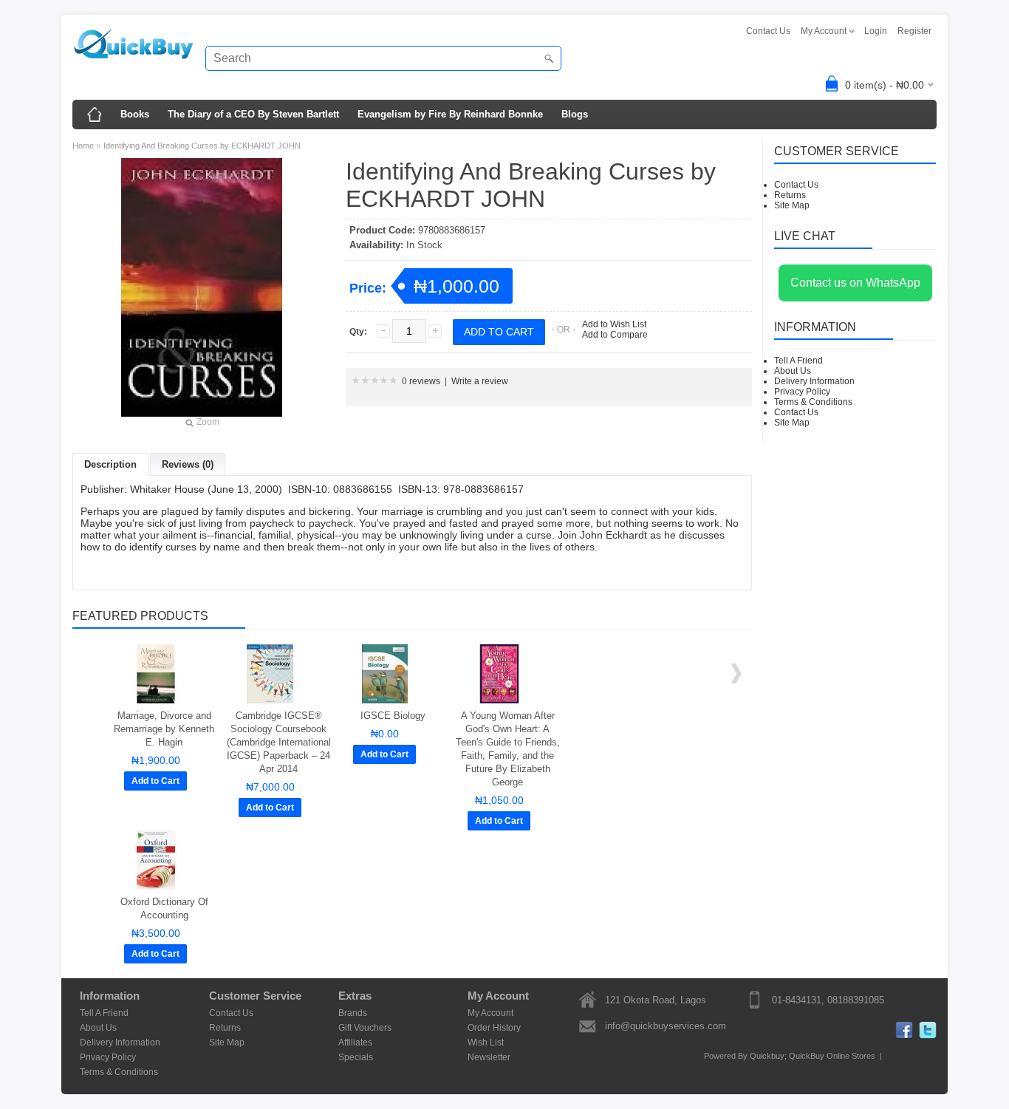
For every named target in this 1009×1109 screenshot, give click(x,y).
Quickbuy (767, 1055)
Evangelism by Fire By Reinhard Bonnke (450, 114)
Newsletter (489, 1057)
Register (914, 31)
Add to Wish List (614, 324)
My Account (490, 1013)
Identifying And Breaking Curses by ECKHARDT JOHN (202, 145)
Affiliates (355, 1042)
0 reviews (421, 381)
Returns (790, 195)
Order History (494, 1028)
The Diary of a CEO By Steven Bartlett (253, 114)
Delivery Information (814, 381)
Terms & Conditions (813, 402)
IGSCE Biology (392, 715)
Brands (352, 1013)
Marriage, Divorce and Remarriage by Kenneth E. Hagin (164, 729)
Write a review (479, 381)
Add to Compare (615, 335)
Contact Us (768, 31)
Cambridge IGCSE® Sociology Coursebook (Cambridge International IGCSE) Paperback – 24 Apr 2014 (279, 742)
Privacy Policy (802, 391)
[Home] (94, 114)
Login (875, 31)
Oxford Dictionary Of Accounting (164, 908)
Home (83, 145)
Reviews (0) (187, 464)
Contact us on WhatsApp (855, 282)
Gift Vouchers (364, 1028)
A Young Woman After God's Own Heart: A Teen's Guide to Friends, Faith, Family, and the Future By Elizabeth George (508, 749)
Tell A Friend (798, 360)
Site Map (792, 205)
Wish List (486, 1042)
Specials (355, 1057)
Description (110, 464)
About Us (792, 371)
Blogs (574, 114)
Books (134, 114)
